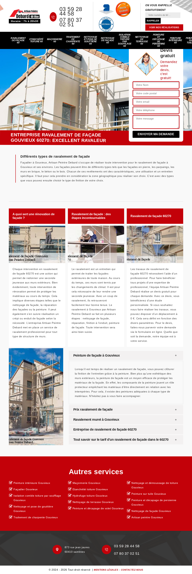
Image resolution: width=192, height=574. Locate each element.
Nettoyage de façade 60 (107, 40)
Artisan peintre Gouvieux (147, 517)
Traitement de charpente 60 (73, 40)
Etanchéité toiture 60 (36, 40)
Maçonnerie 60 (54, 40)
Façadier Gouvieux (26, 489)
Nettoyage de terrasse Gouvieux (93, 502)
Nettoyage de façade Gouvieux (151, 510)
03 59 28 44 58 (70, 11)
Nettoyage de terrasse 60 (141, 40)
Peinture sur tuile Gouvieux (148, 493)
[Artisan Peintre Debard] (24, 13)
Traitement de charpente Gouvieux (36, 517)
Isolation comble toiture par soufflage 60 (124, 40)
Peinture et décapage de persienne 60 (158, 40)
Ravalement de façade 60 (18, 40)
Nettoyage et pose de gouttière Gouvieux (33, 508)
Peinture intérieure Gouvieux (32, 482)
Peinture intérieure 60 (175, 40)
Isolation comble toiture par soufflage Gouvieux (37, 498)
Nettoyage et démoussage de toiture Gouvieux (154, 485)
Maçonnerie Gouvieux (86, 482)
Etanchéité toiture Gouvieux (90, 489)
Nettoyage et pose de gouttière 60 (90, 40)
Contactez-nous (132, 570)
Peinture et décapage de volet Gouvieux (98, 508)
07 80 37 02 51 (70, 22)
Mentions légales (106, 570)
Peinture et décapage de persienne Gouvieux (153, 502)
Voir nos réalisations (164, 27)
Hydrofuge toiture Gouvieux (90, 495)
